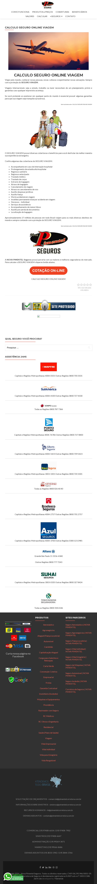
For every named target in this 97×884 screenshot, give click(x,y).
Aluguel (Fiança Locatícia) (49, 636)
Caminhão (48, 647)
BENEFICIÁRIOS (79, 12)
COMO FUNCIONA (20, 12)
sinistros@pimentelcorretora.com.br (65, 804)
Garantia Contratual (48, 688)
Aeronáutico (48, 624)
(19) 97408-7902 (62, 830)
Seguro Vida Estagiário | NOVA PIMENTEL (76, 658)
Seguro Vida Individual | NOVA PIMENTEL (76, 650)
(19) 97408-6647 (53, 836)
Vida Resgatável (49, 760)
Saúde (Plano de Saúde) (48, 732)
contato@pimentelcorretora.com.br (58, 815)
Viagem (48, 738)
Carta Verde (48, 666)
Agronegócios (48, 630)
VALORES (30, 16)
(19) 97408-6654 (46, 830)
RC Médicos (48, 716)
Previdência (48, 705)
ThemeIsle (58, 878)
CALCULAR (42, 16)
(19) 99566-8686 (54, 847)
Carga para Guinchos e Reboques (48, 659)
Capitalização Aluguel (48, 652)
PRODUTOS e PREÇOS (42, 12)
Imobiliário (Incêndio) (48, 694)
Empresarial (48, 677)
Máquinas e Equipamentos (48, 699)
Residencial (48, 727)
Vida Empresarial (48, 744)
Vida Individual (48, 749)
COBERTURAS (62, 12)
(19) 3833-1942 (50, 852)
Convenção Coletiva (48, 671)
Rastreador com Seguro (48, 710)
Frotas (48, 682)
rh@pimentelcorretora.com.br (60, 810)
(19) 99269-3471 (57, 841)
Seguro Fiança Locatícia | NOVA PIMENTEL (76, 642)
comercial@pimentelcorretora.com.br (64, 799)
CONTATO (70, 16)
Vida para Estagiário (48, 755)
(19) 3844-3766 (65, 852)
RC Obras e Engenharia (48, 721)
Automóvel (48, 641)
